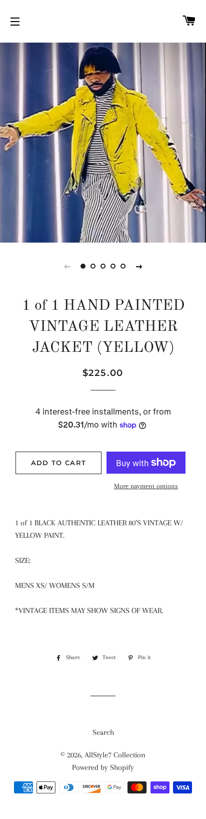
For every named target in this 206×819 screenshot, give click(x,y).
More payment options (146, 486)
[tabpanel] (103, 141)
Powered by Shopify (103, 767)
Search (103, 732)
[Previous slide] (67, 266)
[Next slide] (139, 266)
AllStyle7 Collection (115, 754)
